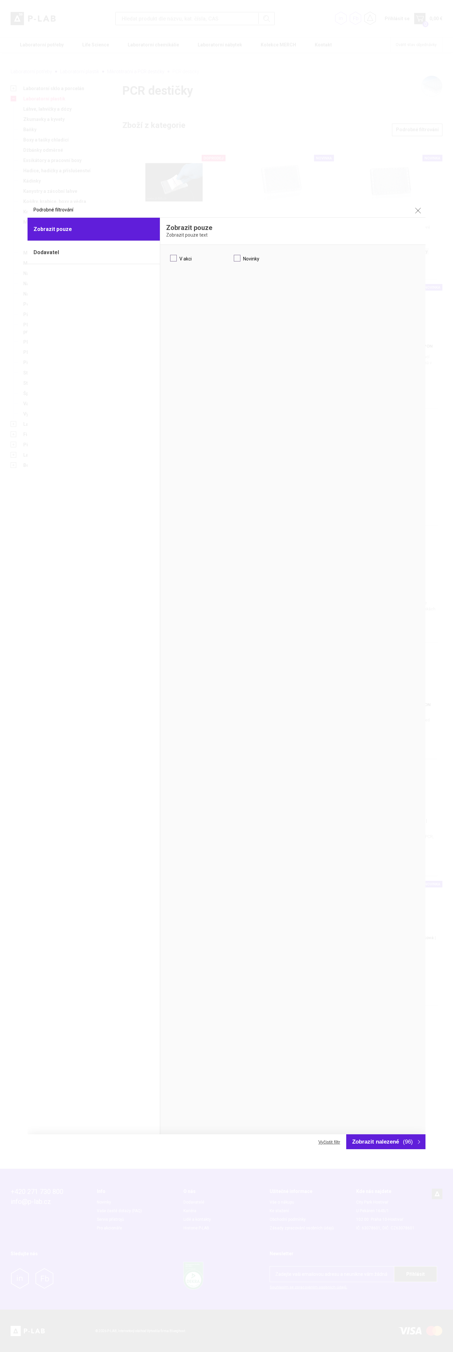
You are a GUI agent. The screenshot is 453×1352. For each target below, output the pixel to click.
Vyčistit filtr (329, 1142)
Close (418, 210)
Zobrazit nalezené (382, 1142)
